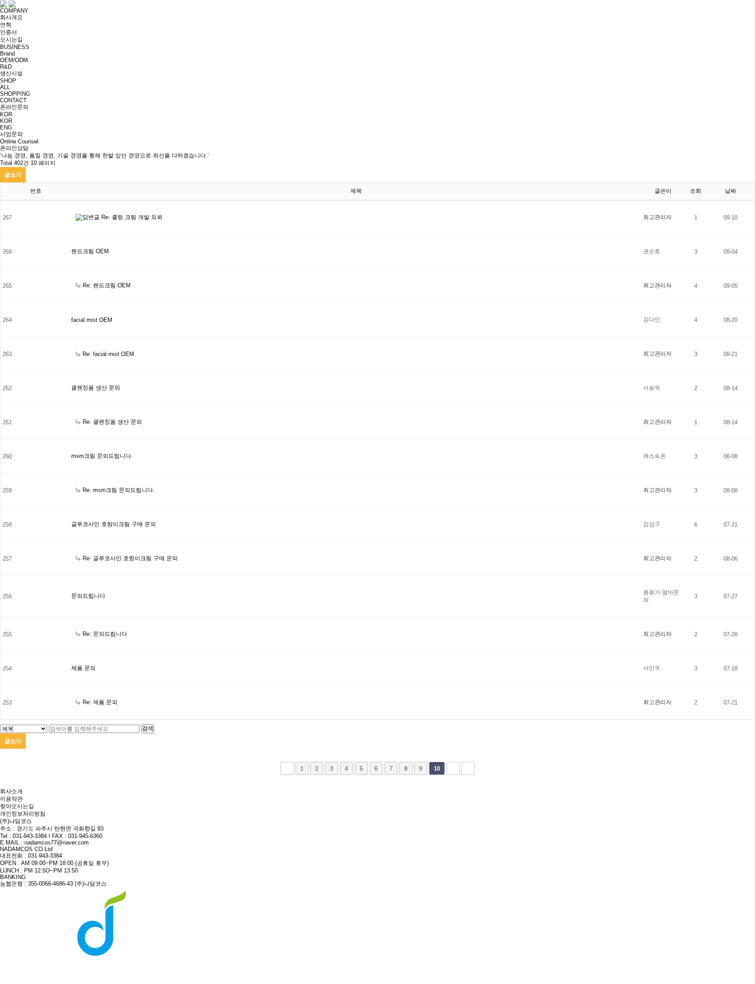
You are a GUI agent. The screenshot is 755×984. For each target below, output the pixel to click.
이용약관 (11, 799)
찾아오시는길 (17, 806)
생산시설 (11, 73)
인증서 (8, 32)
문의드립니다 (88, 596)
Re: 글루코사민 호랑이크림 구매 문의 (130, 558)
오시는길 (11, 39)
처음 (287, 768)
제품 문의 (83, 668)
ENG (6, 127)
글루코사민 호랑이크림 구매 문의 (113, 524)
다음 (453, 768)
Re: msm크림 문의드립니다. (119, 490)
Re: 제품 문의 (100, 702)
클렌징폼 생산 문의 (95, 387)
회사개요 (11, 17)
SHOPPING (15, 94)
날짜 (730, 191)
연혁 (5, 24)
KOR (6, 121)
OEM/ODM (14, 60)
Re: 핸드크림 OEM (107, 285)
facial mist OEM (91, 320)
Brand (7, 53)
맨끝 (467, 768)
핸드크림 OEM (90, 251)
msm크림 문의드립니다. (102, 456)
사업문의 (11, 134)
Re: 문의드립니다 (105, 634)
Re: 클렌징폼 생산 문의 (112, 422)
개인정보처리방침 (22, 813)
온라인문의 (14, 107)
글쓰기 (12, 174)
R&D (6, 66)
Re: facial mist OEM (108, 354)
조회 (695, 191)
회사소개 (11, 791)
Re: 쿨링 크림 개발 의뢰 (132, 217)
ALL (5, 87)
